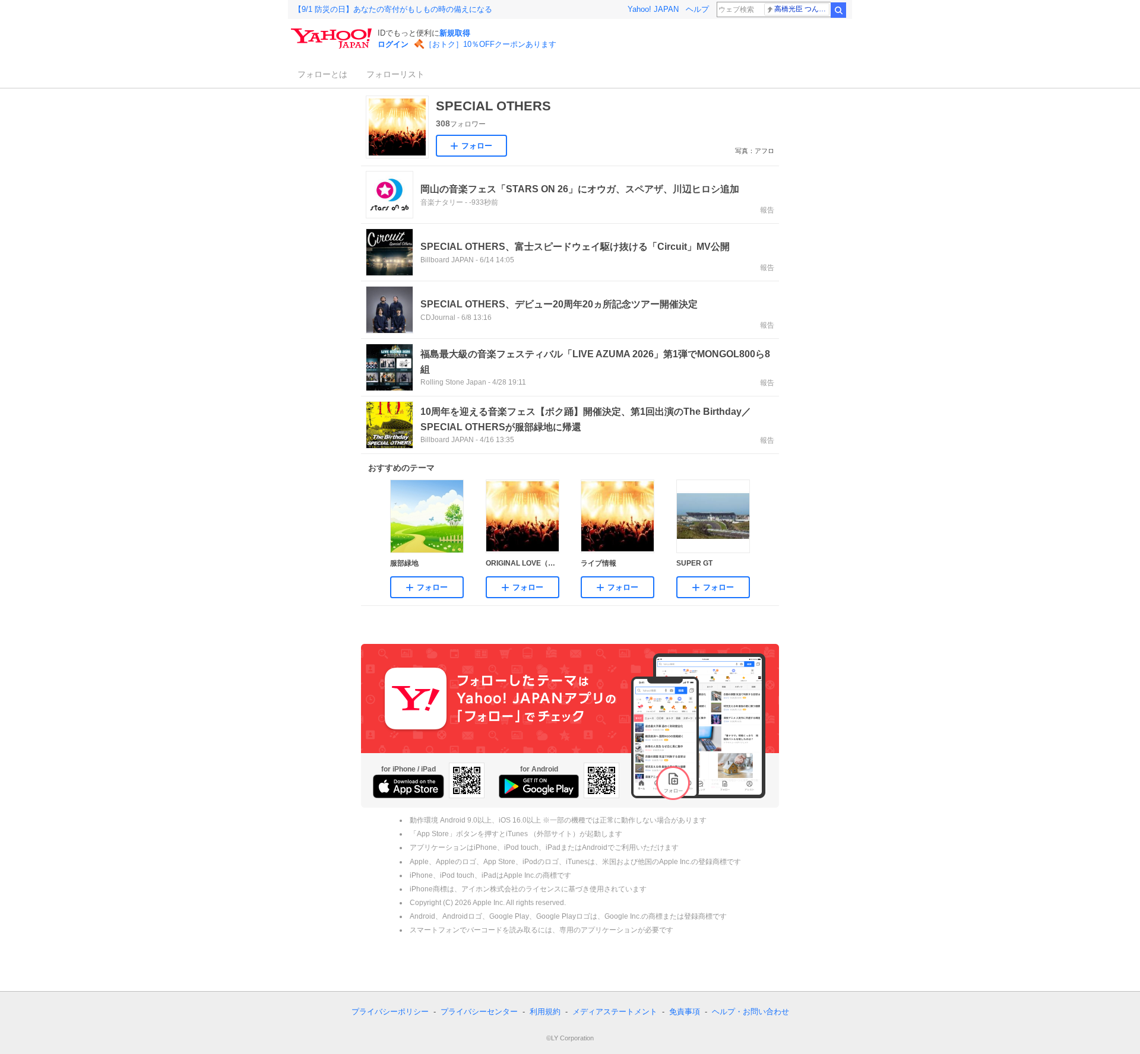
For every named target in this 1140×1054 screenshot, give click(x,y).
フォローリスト (395, 74)
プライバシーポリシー (390, 1011)
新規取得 (454, 32)
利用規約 (545, 1011)
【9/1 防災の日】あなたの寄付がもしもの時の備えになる (393, 9)
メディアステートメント (614, 1011)
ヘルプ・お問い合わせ (750, 1011)
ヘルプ (697, 9)
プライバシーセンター (479, 1011)
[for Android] (539, 786)
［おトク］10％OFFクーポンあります (490, 44)
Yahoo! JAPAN (653, 9)
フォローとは (322, 74)
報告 (767, 210)
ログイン (393, 44)
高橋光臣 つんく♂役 (801, 9)
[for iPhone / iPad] (408, 786)
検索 (838, 10)
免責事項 (684, 1011)
